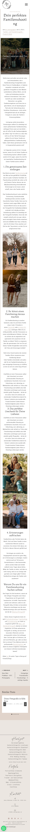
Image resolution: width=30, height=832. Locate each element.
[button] (3, 828)
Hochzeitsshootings (12, 619)
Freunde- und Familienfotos (13, 777)
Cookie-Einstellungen (10, 827)
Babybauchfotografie (18, 612)
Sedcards (19, 771)
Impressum (9, 824)
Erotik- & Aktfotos (13, 784)
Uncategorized (15, 11)
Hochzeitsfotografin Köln (17, 752)
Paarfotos (9, 775)
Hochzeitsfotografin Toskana (17, 759)
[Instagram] (8, 818)
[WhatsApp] (21, 818)
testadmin (9, 703)
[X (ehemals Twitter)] (18, 818)
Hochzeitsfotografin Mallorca (17, 754)
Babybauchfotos (13, 780)
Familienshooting (20, 173)
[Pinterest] (15, 818)
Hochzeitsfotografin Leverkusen (17, 745)
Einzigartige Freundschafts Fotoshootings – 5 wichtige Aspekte (22, 675)
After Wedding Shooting (17, 756)
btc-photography (10, 30)
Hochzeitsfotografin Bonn (17, 749)
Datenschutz (17, 824)
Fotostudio (11, 327)
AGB (23, 824)
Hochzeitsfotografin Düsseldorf (17, 747)
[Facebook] (12, 818)
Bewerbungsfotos (18, 644)
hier (7, 656)
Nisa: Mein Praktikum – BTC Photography (7, 674)
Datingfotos (17, 775)
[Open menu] (26, 4)
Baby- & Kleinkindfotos (13, 782)
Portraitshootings (12, 621)
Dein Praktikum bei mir (17, 762)
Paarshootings (23, 619)
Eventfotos (13, 787)
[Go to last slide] (4, 704)
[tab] (11, 714)
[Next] (25, 704)
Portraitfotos (9, 771)
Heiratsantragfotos (17, 743)
